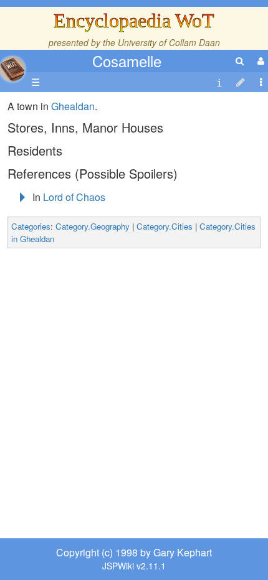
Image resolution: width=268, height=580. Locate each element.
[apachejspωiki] (12, 66)
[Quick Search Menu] (240, 61)
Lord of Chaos (74, 197)
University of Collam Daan (169, 42)
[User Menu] (259, 61)
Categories (30, 226)
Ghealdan (73, 106)
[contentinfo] (219, 82)
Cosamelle (126, 61)
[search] (240, 61)
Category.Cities (164, 226)
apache (12, 69)
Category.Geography (92, 226)
